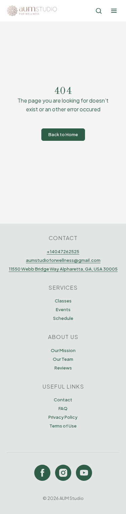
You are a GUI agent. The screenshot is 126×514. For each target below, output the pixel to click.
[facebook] (42, 473)
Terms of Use (63, 426)
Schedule (63, 318)
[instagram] (63, 473)
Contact (63, 399)
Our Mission (63, 350)
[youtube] (84, 473)
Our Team (63, 359)
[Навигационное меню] (114, 10)
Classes (63, 300)
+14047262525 (63, 251)
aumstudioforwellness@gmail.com (63, 260)
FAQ (63, 408)
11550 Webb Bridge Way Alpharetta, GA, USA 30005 (63, 269)
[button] (98, 10)
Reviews (63, 367)
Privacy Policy (63, 417)
